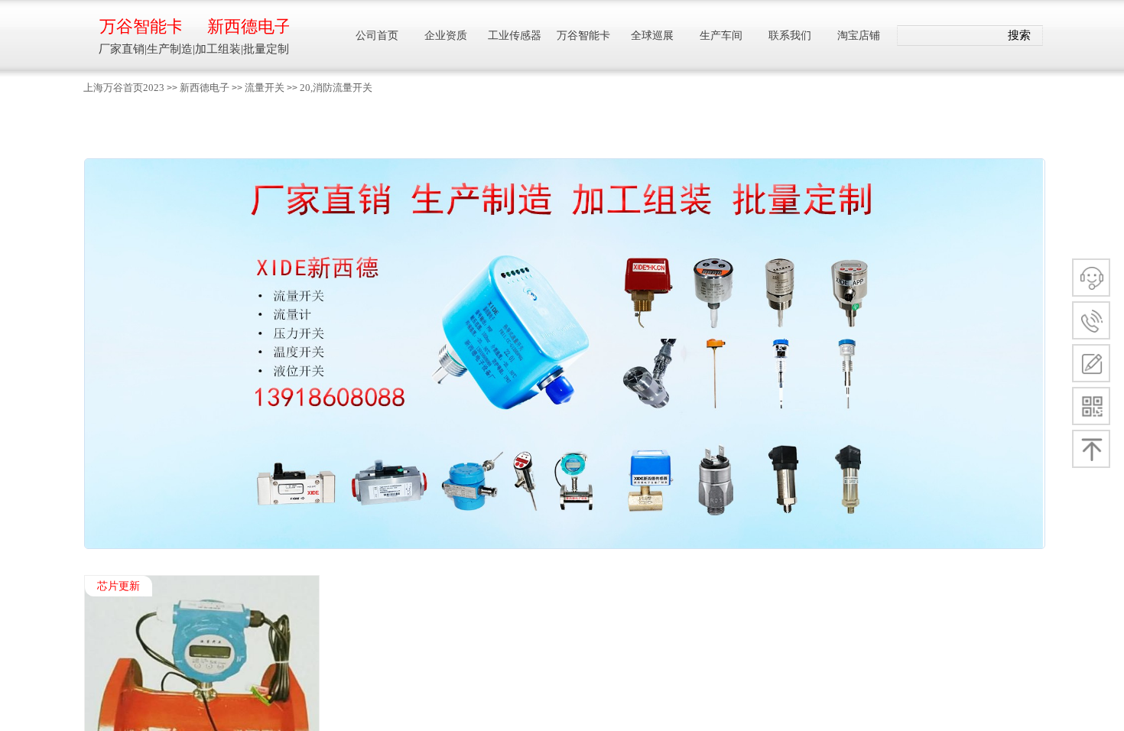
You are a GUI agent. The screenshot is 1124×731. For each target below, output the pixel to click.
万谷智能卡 (140, 26)
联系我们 (789, 35)
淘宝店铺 (858, 35)
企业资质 (445, 35)
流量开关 (264, 87)
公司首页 (377, 35)
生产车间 (721, 35)
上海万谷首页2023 (123, 87)
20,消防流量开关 (336, 87)
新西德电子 (204, 87)
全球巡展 (652, 35)
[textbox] (949, 36)
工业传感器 (514, 35)
